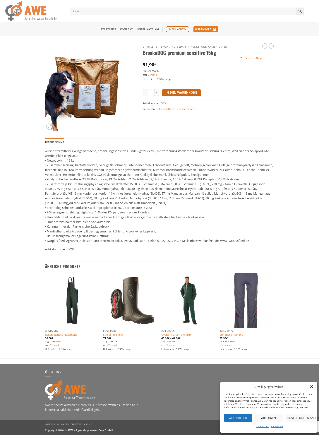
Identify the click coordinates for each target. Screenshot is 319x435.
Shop (164, 46)
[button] (311, 386)
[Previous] (45, 315)
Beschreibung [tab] (54, 142)
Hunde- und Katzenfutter (209, 46)
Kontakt (126, 29)
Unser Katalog (148, 29)
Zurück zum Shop (251, 58)
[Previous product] (271, 46)
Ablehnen (268, 418)
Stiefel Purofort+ (113, 334)
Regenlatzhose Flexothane (61, 334)
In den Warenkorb (181, 92)
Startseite (108, 29)
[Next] (274, 315)
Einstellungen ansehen (300, 418)
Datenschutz (262, 426)
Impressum (277, 426)
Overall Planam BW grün (176, 334)
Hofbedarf (179, 46)
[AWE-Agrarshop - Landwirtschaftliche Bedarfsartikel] (33, 11)
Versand (152, 74)
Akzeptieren (238, 418)
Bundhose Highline (231, 334)
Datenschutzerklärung (76, 424)
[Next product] (264, 46)
